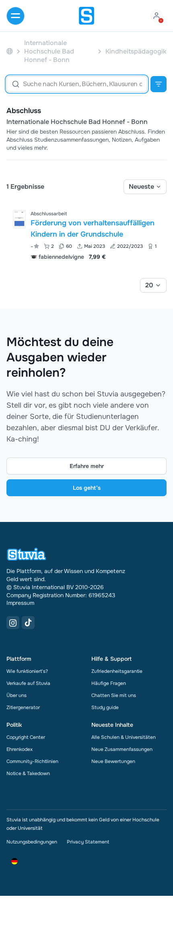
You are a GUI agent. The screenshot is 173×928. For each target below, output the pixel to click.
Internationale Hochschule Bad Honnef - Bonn (77, 122)
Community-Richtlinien (32, 761)
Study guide (105, 707)
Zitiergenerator (23, 707)
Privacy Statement (88, 842)
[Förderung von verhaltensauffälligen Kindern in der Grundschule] (19, 219)
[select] (145, 186)
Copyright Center (25, 737)
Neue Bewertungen (113, 761)
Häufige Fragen (108, 683)
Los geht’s (87, 487)
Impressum (20, 602)
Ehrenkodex (19, 749)
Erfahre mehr (87, 466)
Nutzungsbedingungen (31, 842)
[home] (86, 15)
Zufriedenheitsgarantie (116, 671)
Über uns (16, 695)
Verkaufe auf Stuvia (28, 683)
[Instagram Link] (12, 622)
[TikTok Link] (28, 622)
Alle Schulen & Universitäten (123, 737)
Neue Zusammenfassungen (121, 749)
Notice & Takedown (28, 773)
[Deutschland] (9, 51)
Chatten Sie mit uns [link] (113, 695)
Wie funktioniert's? (27, 671)
